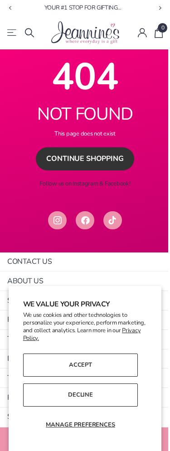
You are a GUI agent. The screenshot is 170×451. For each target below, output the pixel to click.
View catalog (12, 33)
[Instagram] (57, 220)
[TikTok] (112, 220)
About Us (25, 281)
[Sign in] (142, 33)
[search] (29, 33)
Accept (80, 365)
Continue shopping (84, 159)
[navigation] (10, 8)
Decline (80, 395)
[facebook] (85, 220)
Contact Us (29, 262)
